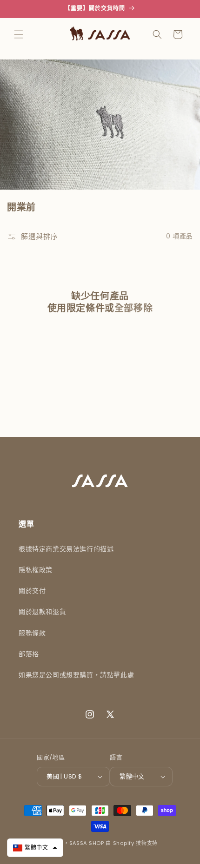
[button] (18, 34)
